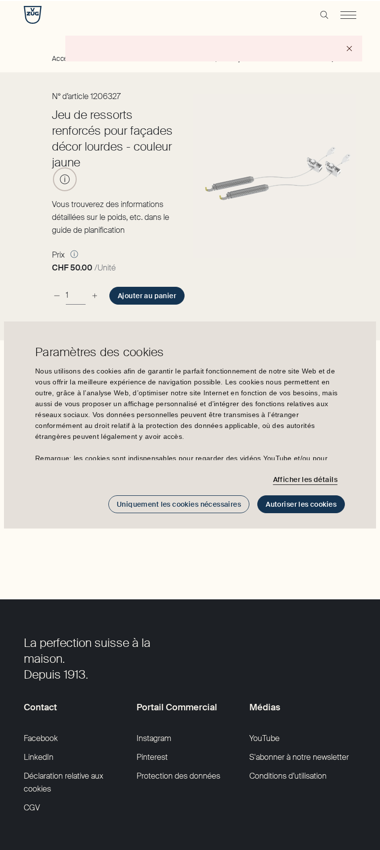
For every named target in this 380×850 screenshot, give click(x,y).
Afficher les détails (305, 479)
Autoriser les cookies (301, 504)
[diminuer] (57, 295)
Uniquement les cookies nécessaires (179, 504)
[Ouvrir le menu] (348, 15)
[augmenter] (94, 295)
